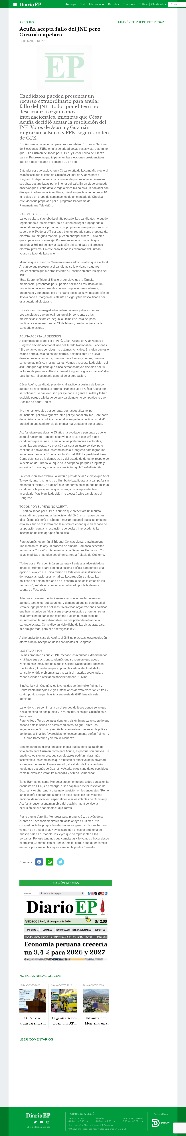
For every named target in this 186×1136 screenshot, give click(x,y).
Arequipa (70, 4)
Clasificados (158, 4)
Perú (82, 4)
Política (143, 4)
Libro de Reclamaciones (38, 1126)
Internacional (96, 4)
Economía (129, 4)
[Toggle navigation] (15, 5)
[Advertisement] (65, 1070)
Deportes (113, 4)
